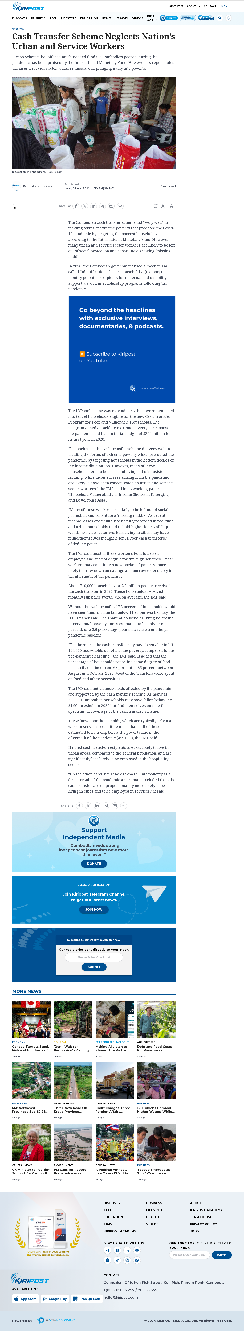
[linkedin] (93, 206)
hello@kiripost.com (121, 1297)
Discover (19, 18)
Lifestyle (68, 18)
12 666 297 (126, 1290)
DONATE (94, 863)
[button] (155, 206)
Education (89, 18)
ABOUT (191, 6)
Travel (122, 18)
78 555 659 (147, 1290)
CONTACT (210, 6)
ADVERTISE (176, 6)
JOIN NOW (94, 909)
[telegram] (102, 206)
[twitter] (84, 206)
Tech (53, 18)
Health (107, 18)
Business (38, 18)
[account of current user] (220, 18)
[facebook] (76, 206)
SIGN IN (225, 6)
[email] (111, 206)
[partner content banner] (122, 350)
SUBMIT (94, 967)
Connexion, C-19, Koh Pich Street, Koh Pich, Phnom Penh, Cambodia (164, 1283)
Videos (137, 18)
